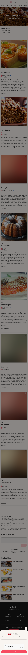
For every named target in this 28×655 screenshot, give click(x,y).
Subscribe (14, 651)
